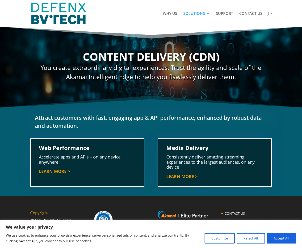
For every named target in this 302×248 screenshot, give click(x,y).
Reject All (250, 238)
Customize (219, 238)
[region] (151, 234)
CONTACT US (250, 14)
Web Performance (64, 148)
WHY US (170, 14)
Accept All (281, 238)
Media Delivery (187, 148)
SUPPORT (224, 14)
